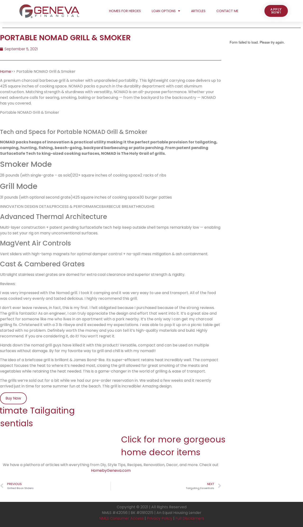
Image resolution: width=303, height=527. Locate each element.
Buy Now (13, 398)
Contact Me (227, 11)
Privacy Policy (159, 518)
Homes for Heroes (125, 11)
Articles (198, 11)
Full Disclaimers (189, 518)
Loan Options (164, 11)
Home (5, 71)
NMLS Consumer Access (121, 518)
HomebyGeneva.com (111, 470)
